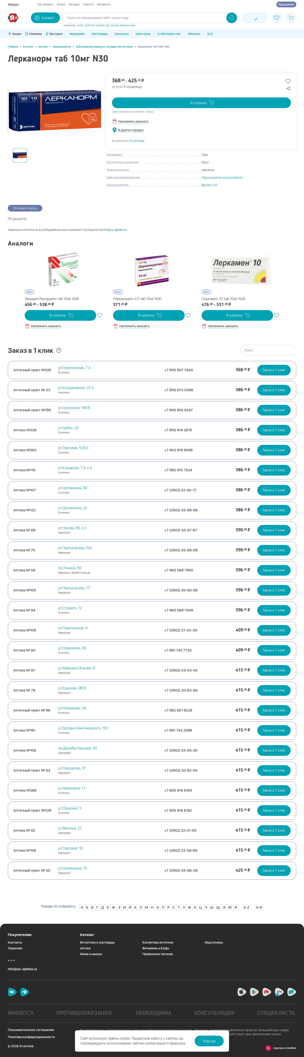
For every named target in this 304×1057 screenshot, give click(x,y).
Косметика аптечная (157, 942)
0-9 (259, 907)
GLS (210, 34)
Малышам (77, 34)
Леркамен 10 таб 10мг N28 (223, 299)
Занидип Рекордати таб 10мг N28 (52, 299)
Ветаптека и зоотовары (97, 942)
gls (107, 25)
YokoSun (194, 34)
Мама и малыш (91, 954)
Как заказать (45, 4)
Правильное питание (157, 954)
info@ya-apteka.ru (114, 230)
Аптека (43, 46)
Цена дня (122, 34)
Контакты (15, 942)
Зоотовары (100, 34)
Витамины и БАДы (155, 948)
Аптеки (61, 4)
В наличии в (128, 141)
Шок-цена (143, 34)
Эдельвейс (286, 4)
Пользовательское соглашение (31, 1030)
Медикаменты (62, 46)
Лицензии (15, 948)
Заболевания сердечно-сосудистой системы (104, 46)
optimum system (94, 25)
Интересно (104, 4)
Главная (13, 46)
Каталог (28, 46)
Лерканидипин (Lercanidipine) (222, 177)
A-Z (246, 907)
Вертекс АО (209, 185)
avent (80, 25)
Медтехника (214, 942)
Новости (88, 4)
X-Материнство (169, 34)
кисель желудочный (123, 25)
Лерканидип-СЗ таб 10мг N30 (137, 299)
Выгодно (74, 4)
